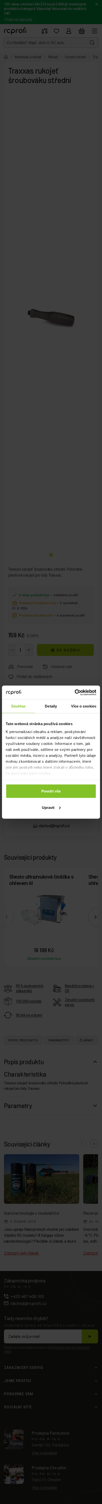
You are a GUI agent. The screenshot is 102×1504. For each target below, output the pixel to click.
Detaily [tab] (51, 706)
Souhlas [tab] (18, 706)
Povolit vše (51, 791)
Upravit (48, 807)
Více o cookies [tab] (83, 706)
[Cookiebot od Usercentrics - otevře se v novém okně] (74, 692)
